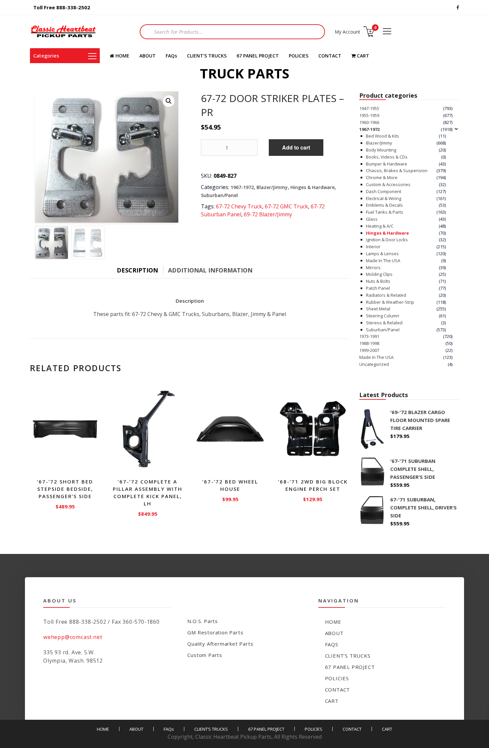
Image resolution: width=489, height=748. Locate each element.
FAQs (171, 56)
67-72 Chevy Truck (239, 206)
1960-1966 (369, 122)
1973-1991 (369, 336)
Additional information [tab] (210, 270)
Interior (373, 247)
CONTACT (329, 56)
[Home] (63, 31)
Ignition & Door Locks (387, 240)
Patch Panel (378, 288)
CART (362, 56)
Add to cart (296, 147)
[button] (168, 101)
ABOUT (147, 56)
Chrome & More (382, 177)
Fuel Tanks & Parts (384, 212)
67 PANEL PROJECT (258, 56)
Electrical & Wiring (383, 198)
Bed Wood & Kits (382, 136)
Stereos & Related (384, 323)
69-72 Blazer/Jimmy (268, 214)
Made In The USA (383, 261)
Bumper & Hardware (386, 164)
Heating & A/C (380, 226)
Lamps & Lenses (382, 254)
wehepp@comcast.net (72, 637)
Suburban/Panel (219, 195)
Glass (372, 219)
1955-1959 (369, 115)
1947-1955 (369, 108)
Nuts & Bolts (378, 281)
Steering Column (382, 316)
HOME (121, 56)
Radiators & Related (386, 295)
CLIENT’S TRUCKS (207, 56)
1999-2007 (369, 350)
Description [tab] (137, 270)
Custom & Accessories (388, 184)
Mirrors (373, 267)
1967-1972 (242, 187)
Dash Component (383, 191)
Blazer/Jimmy (272, 187)
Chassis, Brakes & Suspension (396, 170)
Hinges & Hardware (312, 187)
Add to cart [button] (65, 505)
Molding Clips (379, 274)
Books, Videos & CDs (387, 157)
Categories (46, 55)
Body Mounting (381, 150)
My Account (347, 32)
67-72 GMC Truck (286, 206)
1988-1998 (369, 343)
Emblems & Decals (384, 205)
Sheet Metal (378, 309)
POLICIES (298, 56)
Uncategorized (374, 364)
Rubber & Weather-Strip (390, 302)
